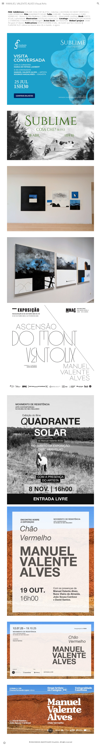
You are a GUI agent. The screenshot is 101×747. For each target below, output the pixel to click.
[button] (3, 3)
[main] (50, 18)
